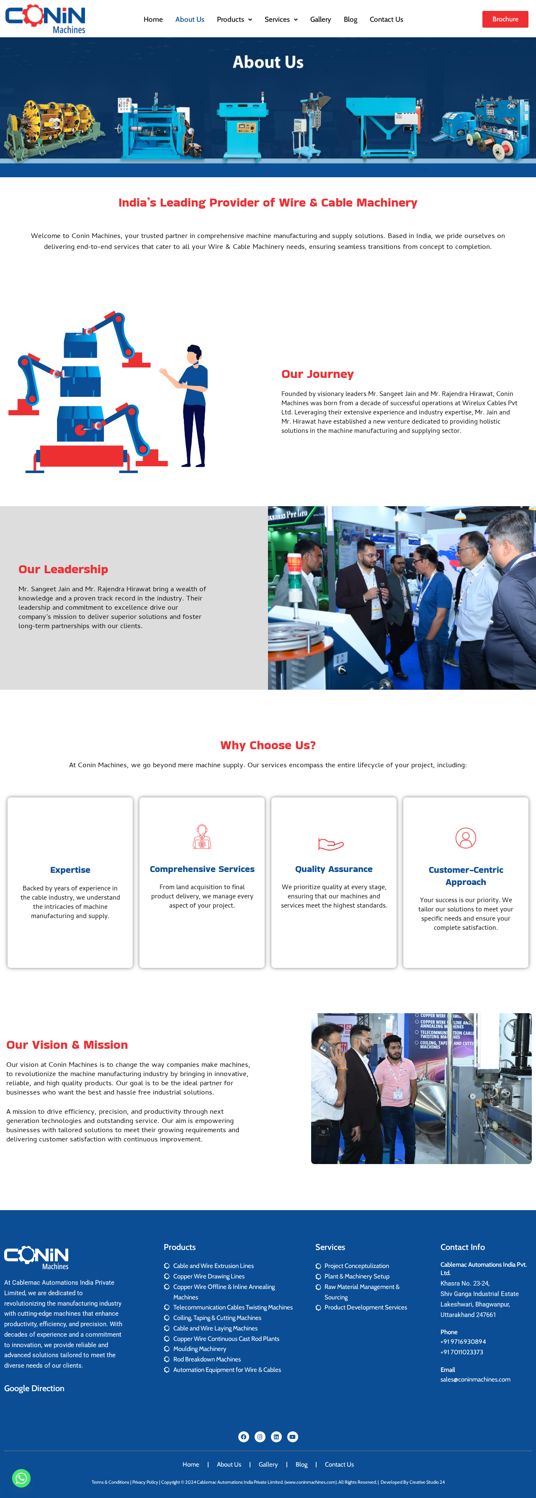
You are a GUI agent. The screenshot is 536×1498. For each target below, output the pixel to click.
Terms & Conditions (110, 1482)
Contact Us (386, 19)
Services (277, 19)
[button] (234, 19)
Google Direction (34, 1388)
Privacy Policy (145, 1482)
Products (230, 19)
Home (153, 19)
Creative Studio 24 (427, 1482)
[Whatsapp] (21, 1478)
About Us (189, 19)
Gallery (320, 19)
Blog (350, 19)
